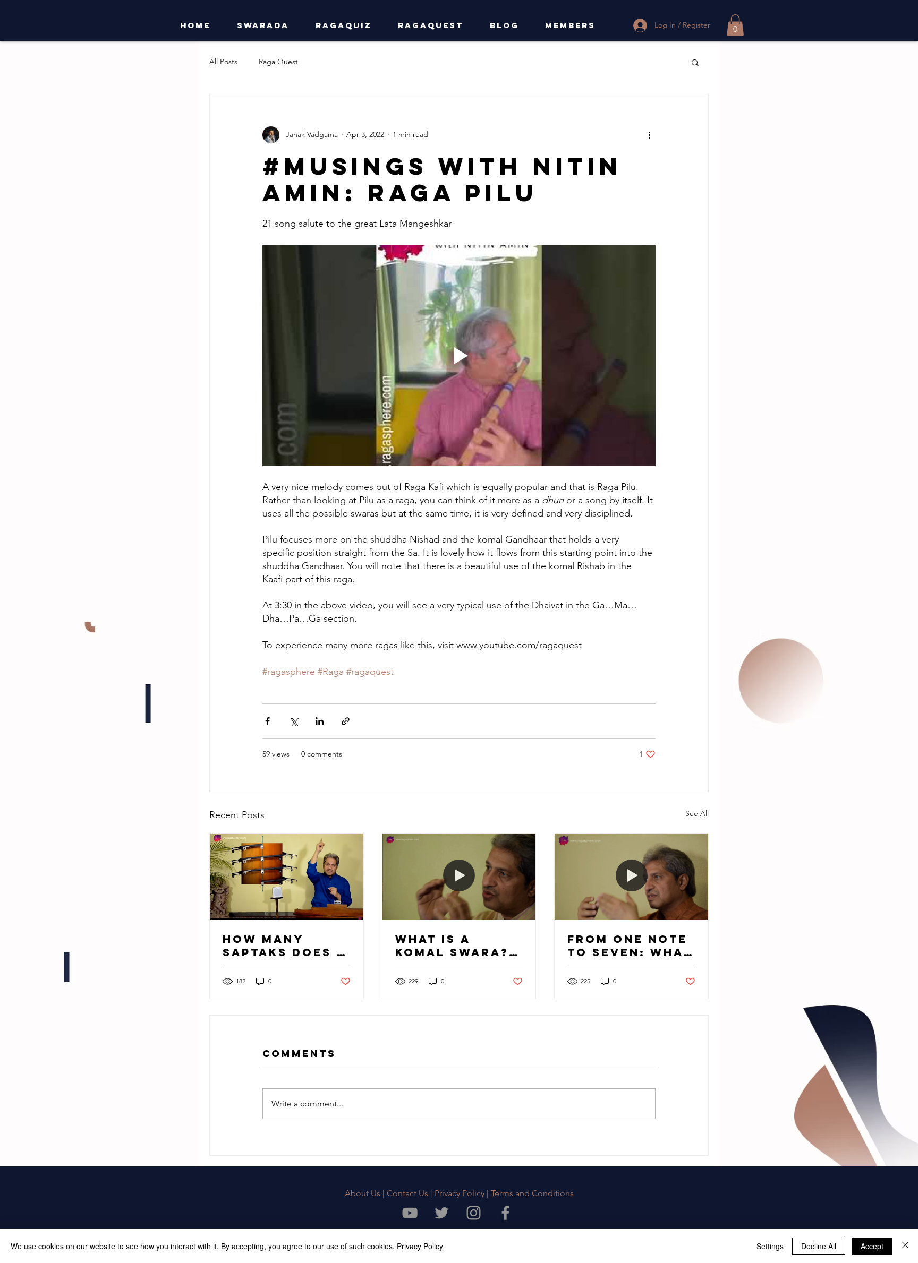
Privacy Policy (459, 1193)
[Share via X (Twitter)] (293, 721)
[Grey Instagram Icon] (473, 1213)
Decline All (818, 1246)
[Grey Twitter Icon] (441, 1213)
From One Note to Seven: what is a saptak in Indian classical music (629, 945)
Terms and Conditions (532, 1193)
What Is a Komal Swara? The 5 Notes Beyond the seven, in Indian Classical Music (452, 945)
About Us (362, 1193)
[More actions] (649, 134)
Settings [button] (770, 1246)
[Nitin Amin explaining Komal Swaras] (459, 877)
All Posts (223, 61)
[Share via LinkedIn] (319, 721)
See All (697, 813)
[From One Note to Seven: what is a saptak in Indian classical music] (631, 877)
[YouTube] (410, 1213)
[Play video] (459, 355)
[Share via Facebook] (267, 721)
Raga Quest (278, 61)
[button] (735, 25)
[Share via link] (346, 721)
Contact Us (407, 1193)
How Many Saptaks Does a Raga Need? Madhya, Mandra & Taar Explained (284, 945)
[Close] (905, 1246)
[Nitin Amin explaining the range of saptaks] (286, 877)
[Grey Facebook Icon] (505, 1213)
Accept (872, 1246)
